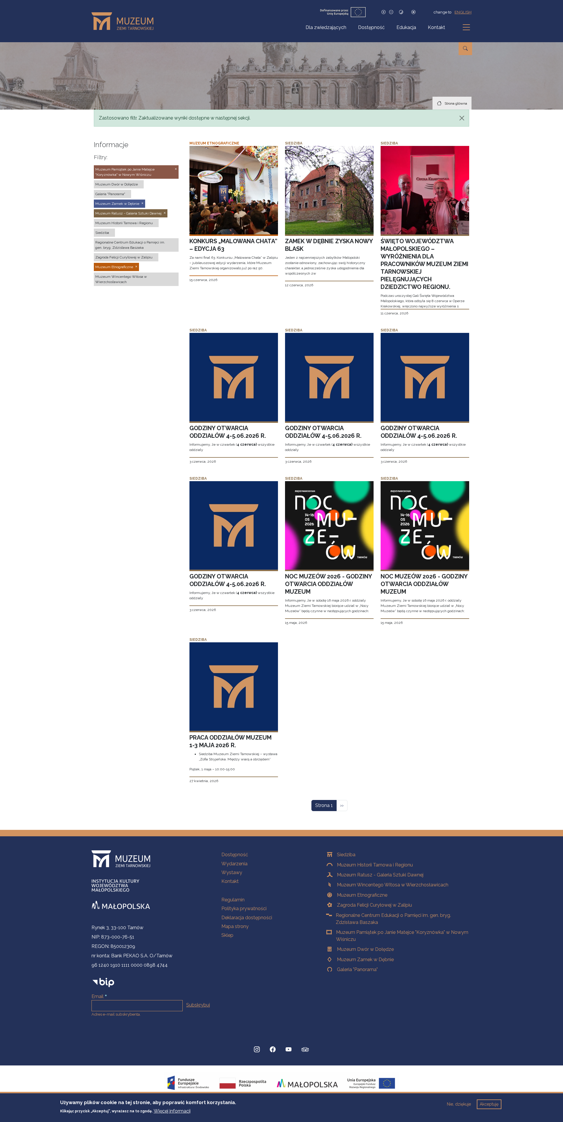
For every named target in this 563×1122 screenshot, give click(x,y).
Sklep (227, 935)
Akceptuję (489, 1104)
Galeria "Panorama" (357, 969)
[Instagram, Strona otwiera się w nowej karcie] (257, 1049)
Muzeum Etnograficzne (362, 895)
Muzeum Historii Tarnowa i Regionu (375, 865)
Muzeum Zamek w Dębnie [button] (117, 204)
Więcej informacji (172, 1111)
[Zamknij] (462, 118)
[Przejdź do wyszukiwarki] (465, 48)
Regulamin (233, 900)
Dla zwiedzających (326, 27)
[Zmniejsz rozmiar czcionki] (391, 12)
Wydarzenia (234, 863)
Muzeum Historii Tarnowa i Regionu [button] (124, 223)
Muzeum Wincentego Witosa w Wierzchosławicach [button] (121, 279)
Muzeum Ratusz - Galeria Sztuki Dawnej (380, 875)
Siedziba (346, 854)
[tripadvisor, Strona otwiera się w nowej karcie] (305, 1050)
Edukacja (406, 27)
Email (97, 996)
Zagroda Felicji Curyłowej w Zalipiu (374, 905)
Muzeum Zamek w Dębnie (365, 959)
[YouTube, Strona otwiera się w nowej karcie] (288, 1049)
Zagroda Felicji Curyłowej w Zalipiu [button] (123, 257)
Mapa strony (235, 926)
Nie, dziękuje (459, 1104)
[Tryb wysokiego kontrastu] (401, 12)
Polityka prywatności (244, 908)
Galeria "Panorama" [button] (110, 194)
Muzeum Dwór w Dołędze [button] (116, 184)
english (463, 12)
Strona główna (456, 103)
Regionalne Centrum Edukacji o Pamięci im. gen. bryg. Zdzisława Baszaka (393, 918)
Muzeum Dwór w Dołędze (365, 949)
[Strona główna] (124, 21)
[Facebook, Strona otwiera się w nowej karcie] (272, 1049)
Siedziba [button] (102, 233)
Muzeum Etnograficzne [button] (114, 267)
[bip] (103, 982)
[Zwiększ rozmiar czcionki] (383, 12)
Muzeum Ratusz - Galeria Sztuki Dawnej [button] (128, 213)
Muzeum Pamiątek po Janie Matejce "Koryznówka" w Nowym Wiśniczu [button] (125, 172)
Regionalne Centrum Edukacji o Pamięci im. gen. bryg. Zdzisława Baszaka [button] (130, 245)
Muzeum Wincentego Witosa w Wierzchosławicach (392, 885)
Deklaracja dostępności (246, 917)
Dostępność (371, 27)
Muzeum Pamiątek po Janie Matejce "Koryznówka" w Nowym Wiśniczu (402, 935)
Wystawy (231, 872)
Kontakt (436, 27)
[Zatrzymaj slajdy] (413, 12)
